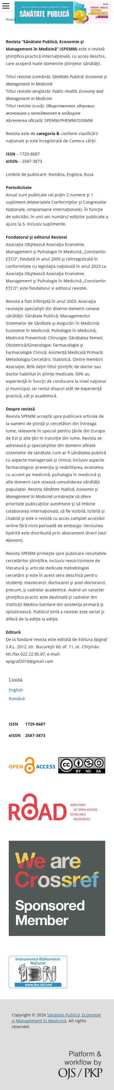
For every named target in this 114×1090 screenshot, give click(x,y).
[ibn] (38, 986)
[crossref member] (57, 934)
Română (17, 698)
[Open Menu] (6, 6)
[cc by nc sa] (57, 772)
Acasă (11, 19)
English (16, 690)
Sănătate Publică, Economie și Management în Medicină (56, 1017)
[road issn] (53, 819)
